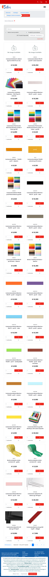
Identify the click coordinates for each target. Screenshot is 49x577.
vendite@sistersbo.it (43, 556)
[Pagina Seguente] (44, 545)
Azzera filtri (40, 39)
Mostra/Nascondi (9, 21)
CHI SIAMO (24, 555)
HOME (23, 552)
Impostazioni (24, 574)
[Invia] (41, 29)
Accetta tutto (32, 574)
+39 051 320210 (40, 552)
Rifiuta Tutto (16, 574)
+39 (41, 553)
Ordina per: (36, 35)
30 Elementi (9, 545)
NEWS (23, 556)
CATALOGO (25, 553)
